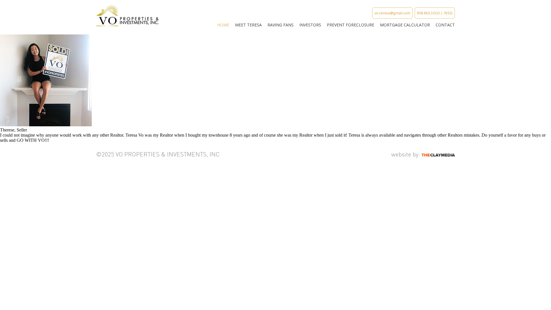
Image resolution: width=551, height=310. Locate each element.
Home (223, 25)
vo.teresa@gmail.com (392, 13)
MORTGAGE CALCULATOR (405, 25)
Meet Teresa (248, 25)
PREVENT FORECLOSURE (350, 25)
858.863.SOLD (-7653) (435, 13)
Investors (310, 25)
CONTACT (445, 25)
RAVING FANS (280, 25)
